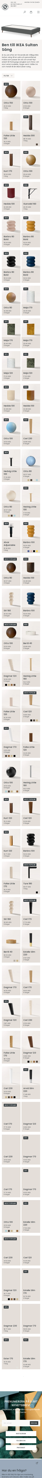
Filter (6, 76)
